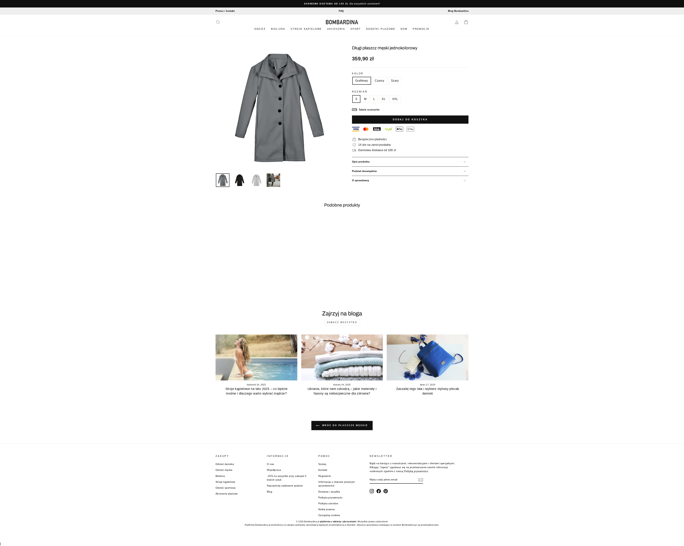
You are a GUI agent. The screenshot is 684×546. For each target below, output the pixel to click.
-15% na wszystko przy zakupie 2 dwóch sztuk (286, 478)
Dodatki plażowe (380, 29)
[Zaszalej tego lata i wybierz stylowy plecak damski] (427, 357)
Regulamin (324, 476)
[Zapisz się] (420, 480)
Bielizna (278, 29)
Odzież (260, 29)
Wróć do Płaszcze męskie (344, 425)
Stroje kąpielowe (306, 29)
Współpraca (274, 470)
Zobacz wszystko (342, 322)
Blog (269, 491)
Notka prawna (326, 509)
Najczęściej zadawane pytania (285, 485)
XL (383, 99)
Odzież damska (225, 464)
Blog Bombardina (458, 11)
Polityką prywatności (416, 471)
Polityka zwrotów (328, 503)
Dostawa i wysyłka (329, 491)
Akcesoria (336, 29)
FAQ (341, 11)
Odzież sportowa (225, 487)
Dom (404, 29)
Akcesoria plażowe (227, 493)
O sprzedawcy (360, 180)
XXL (395, 99)
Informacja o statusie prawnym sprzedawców (336, 484)
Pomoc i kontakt (225, 11)
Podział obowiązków (364, 171)
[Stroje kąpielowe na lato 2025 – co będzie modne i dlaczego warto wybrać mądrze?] (256, 357)
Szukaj (322, 464)
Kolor (357, 73)
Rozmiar (359, 91)
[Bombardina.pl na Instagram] (372, 491)
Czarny (379, 80)
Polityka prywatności (330, 497)
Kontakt (322, 470)
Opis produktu (361, 161)
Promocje (421, 29)
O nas (270, 464)
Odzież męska (224, 470)
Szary (395, 80)
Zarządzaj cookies (329, 515)
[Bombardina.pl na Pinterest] (386, 491)
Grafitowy (361, 80)
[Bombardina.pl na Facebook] (379, 491)
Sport (355, 29)
